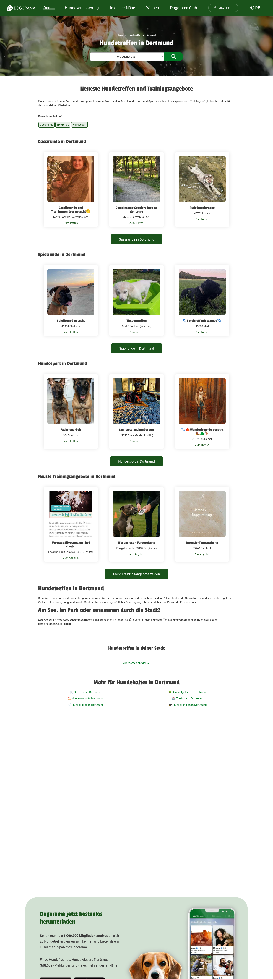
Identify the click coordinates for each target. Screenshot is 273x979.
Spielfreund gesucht (71, 321)
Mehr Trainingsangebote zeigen (136, 574)
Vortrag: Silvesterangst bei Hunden (71, 544)
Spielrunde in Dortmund (136, 348)
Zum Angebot (71, 557)
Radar (49, 8)
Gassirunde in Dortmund (136, 239)
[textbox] (127, 57)
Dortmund (151, 35)
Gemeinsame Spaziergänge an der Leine (136, 209)
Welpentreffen (136, 321)
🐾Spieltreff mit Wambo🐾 (202, 321)
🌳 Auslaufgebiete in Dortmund (187, 692)
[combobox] (127, 56)
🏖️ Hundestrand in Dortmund (85, 698)
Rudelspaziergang (202, 208)
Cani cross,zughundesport (136, 430)
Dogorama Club (183, 8)
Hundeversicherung (82, 8)
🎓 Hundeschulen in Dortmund (188, 704)
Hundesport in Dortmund (136, 461)
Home (120, 35)
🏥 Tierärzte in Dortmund (187, 698)
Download (225, 8)
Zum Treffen (71, 222)
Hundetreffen (135, 35)
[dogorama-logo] (21, 8)
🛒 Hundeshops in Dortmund (85, 704)
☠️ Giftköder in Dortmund (85, 692)
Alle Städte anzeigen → (136, 663)
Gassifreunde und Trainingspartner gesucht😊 (70, 209)
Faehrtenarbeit (71, 430)
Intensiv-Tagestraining (202, 543)
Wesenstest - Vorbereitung (136, 543)
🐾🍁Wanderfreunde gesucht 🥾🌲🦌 (202, 431)
